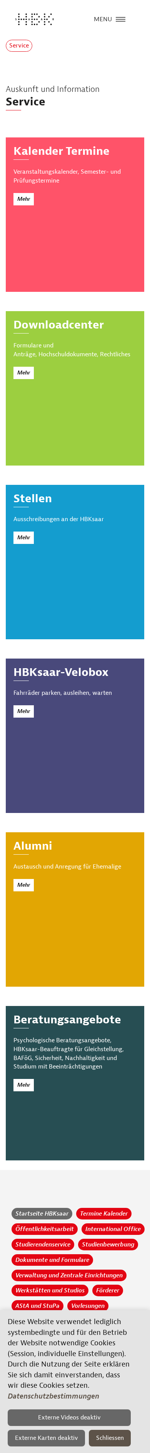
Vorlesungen (88, 1306)
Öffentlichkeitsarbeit (44, 1229)
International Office (113, 1229)
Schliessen (110, 1438)
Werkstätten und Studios (50, 1290)
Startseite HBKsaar (41, 1214)
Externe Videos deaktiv (69, 1417)
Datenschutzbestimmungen (53, 1396)
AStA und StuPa (37, 1306)
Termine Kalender (104, 1214)
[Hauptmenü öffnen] (120, 18)
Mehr (23, 199)
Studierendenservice (42, 1244)
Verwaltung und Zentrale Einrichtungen (69, 1275)
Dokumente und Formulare (52, 1260)
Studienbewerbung (108, 1244)
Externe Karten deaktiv (46, 1438)
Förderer (107, 1290)
